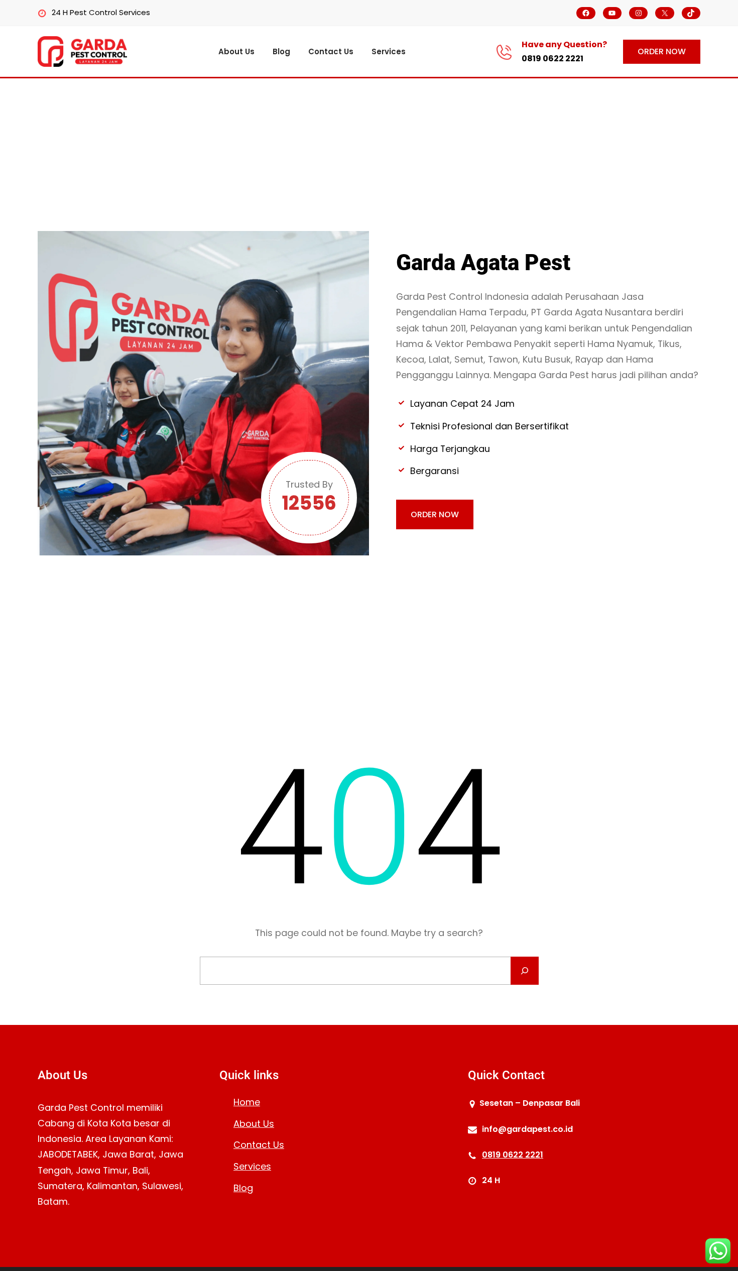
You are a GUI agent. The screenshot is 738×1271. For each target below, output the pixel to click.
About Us (253, 1123)
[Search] (525, 971)
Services (252, 1166)
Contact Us (258, 1144)
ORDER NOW (662, 51)
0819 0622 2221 (552, 58)
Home (246, 1102)
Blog (243, 1188)
